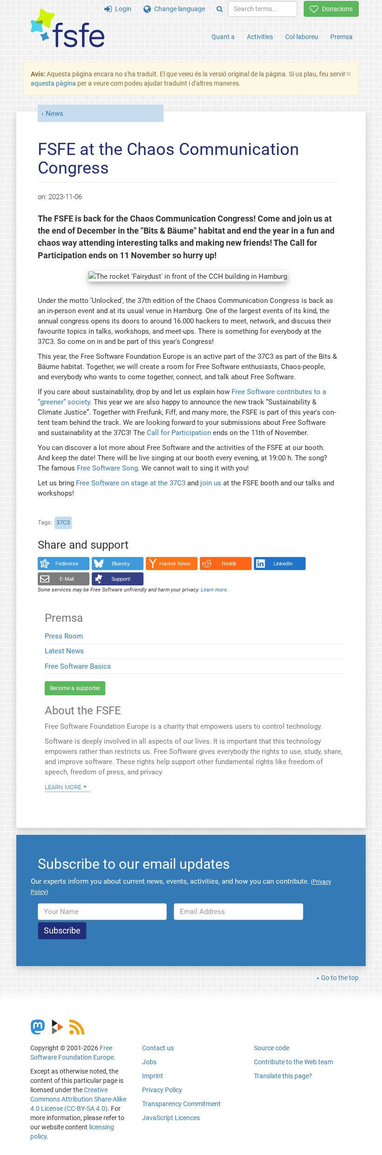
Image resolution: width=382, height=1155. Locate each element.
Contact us (158, 1048)
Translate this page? (283, 1076)
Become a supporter (75, 688)
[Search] (219, 8)
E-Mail (67, 579)
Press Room (64, 636)
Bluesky (121, 563)
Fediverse (66, 563)
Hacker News (175, 563)
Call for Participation (179, 433)
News (54, 113)
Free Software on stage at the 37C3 (130, 483)
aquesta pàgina (53, 83)
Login (121, 9)
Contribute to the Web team (293, 1062)
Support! (120, 579)
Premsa (341, 36)
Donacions (336, 9)
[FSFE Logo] (67, 28)
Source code (271, 1048)
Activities (260, 36)
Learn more (63, 786)
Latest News (64, 651)
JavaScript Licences (171, 1117)
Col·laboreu (301, 36)
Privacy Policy (162, 1090)
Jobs (149, 1062)
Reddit (229, 563)
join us (210, 483)
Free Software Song (107, 468)
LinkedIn (283, 563)
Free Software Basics (78, 666)
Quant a (223, 36)
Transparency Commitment (181, 1104)
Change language (178, 9)
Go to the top (340, 977)
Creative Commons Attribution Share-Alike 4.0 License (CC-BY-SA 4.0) (78, 1099)
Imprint (152, 1076)
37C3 (63, 522)
